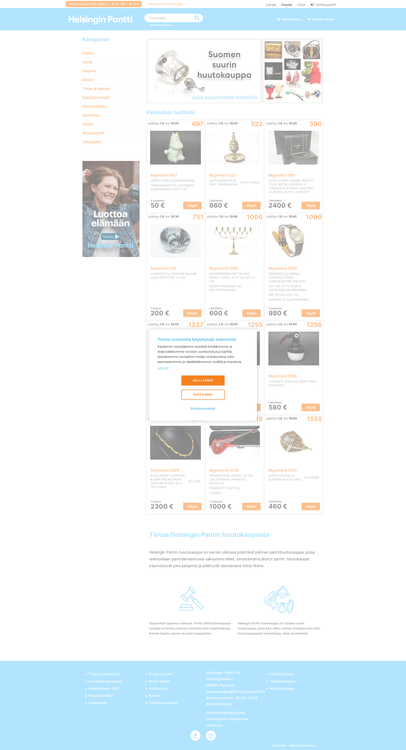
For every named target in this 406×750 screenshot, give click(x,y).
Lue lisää (163, 367)
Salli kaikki (203, 380)
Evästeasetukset (203, 408)
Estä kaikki (203, 394)
